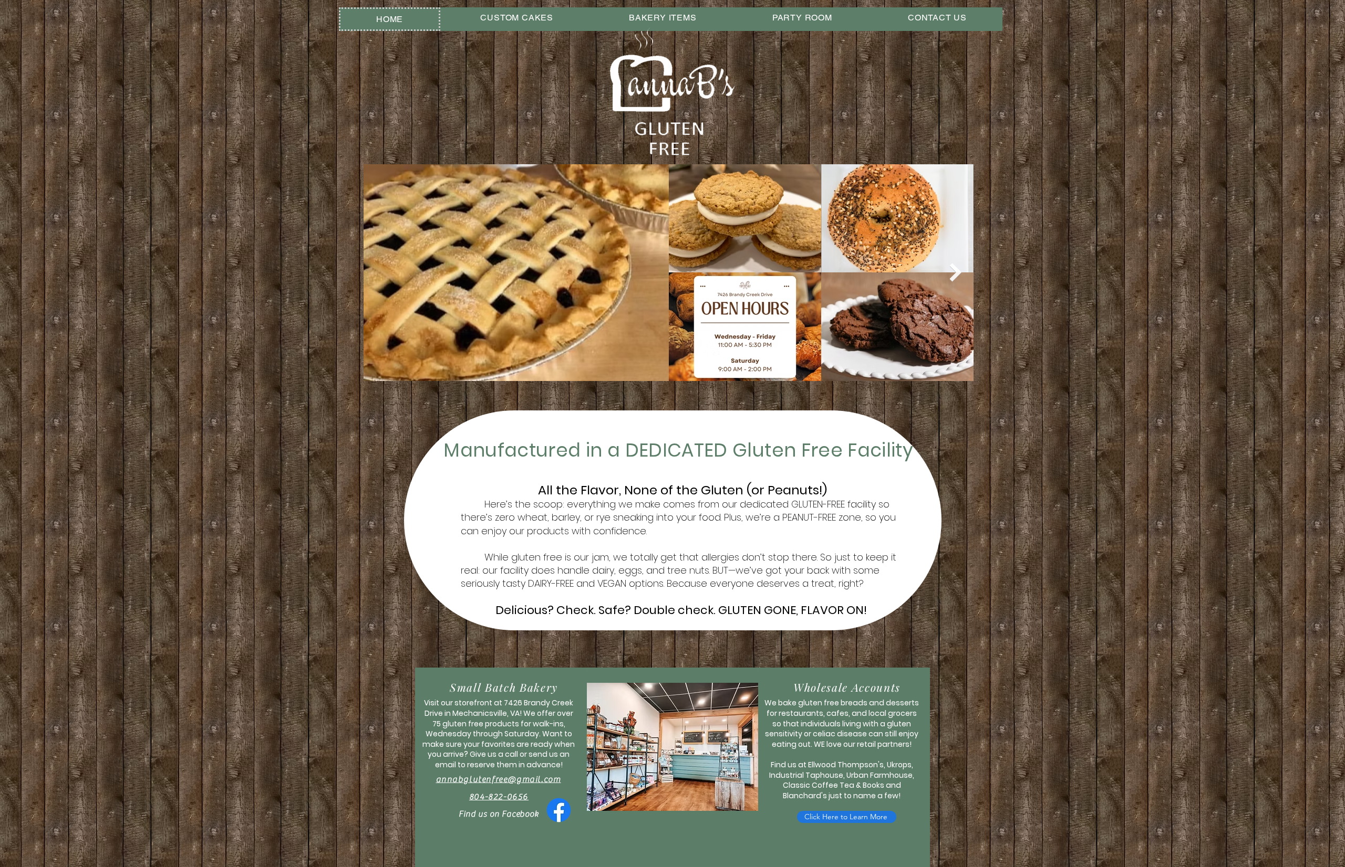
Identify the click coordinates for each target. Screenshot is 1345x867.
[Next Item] (955, 272)
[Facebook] (559, 810)
